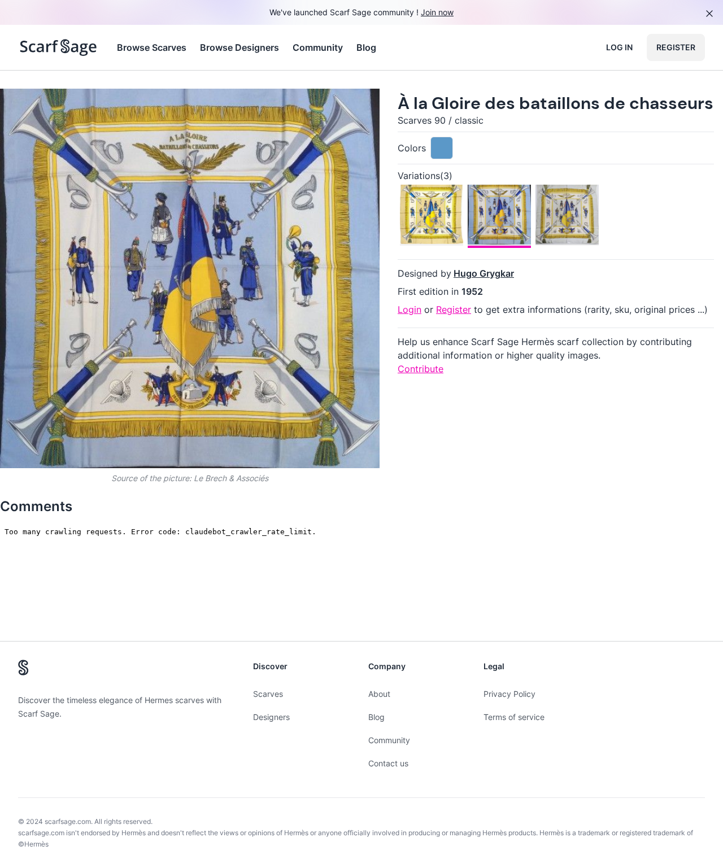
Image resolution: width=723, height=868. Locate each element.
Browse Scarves (151, 47)
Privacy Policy (509, 694)
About (379, 694)
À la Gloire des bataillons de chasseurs (555, 103)
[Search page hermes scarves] (58, 47)
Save (40, 106)
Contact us (388, 763)
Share (350, 106)
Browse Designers (239, 47)
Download (291, 106)
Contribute (420, 368)
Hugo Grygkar (484, 273)
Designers (271, 717)
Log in (619, 47)
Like (94, 106)
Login (409, 309)
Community (318, 47)
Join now (437, 12)
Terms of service (514, 717)
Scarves (268, 694)
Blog (366, 47)
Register (675, 47)
